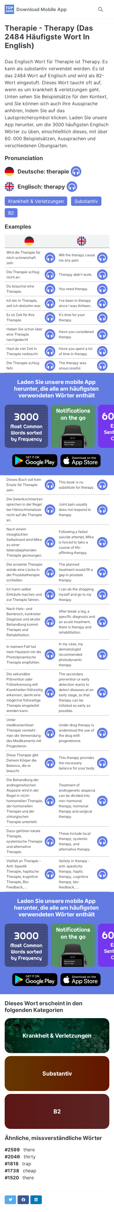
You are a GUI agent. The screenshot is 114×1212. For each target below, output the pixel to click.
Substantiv (86, 201)
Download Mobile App (41, 9)
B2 (11, 213)
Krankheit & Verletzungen (36, 201)
